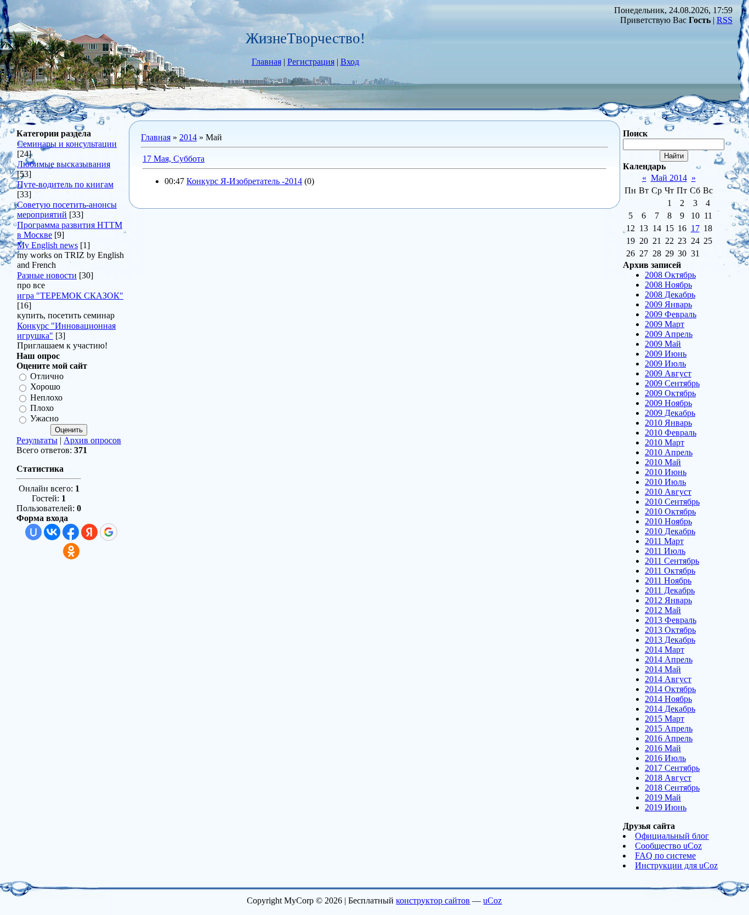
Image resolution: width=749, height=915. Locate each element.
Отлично (47, 376)
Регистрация (310, 61)
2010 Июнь (665, 472)
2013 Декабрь (670, 639)
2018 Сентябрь (672, 787)
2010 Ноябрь (668, 521)
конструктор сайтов (433, 900)
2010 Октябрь (670, 511)
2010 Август (668, 491)
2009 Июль (665, 363)
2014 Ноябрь (668, 699)
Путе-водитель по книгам (65, 184)
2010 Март (664, 442)
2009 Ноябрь (668, 403)
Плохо (42, 408)
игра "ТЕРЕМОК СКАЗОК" (70, 295)
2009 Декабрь (670, 413)
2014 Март (664, 649)
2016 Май (663, 748)
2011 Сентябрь (672, 560)
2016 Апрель (669, 738)
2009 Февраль (670, 314)
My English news (47, 245)
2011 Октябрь (670, 570)
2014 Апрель (669, 659)
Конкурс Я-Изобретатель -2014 (244, 181)
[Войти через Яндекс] (89, 532)
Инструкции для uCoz (676, 865)
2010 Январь (668, 422)
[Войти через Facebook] (71, 532)
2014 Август (668, 679)
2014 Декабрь (670, 708)
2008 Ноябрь (668, 284)
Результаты (37, 440)
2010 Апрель (669, 452)
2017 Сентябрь (672, 768)
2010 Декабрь (670, 531)
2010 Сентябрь (672, 501)
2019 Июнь (665, 807)
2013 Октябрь (670, 629)
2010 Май (663, 462)
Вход (350, 61)
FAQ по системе (665, 855)
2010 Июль (665, 482)
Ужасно (44, 419)
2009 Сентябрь (672, 383)
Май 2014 (669, 177)
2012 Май (663, 610)
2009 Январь (668, 304)
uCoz (492, 900)
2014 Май (663, 669)
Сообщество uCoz (668, 845)
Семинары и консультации (67, 143)
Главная (266, 61)
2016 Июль (665, 758)
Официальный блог (672, 835)
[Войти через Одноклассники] (71, 551)
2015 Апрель (669, 728)
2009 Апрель (669, 334)
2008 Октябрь (670, 274)
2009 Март (664, 324)
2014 (188, 137)
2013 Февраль (670, 620)
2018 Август (668, 777)
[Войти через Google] (108, 532)
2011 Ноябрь (668, 580)
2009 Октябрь (670, 393)
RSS (725, 20)
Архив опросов (92, 440)
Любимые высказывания (63, 164)
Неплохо (46, 397)
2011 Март (664, 541)
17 (695, 228)
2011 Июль (665, 551)
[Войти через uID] (33, 532)
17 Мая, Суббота (174, 158)
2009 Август (668, 373)
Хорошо (45, 387)
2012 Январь (668, 600)
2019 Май (663, 797)
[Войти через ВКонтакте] (52, 532)
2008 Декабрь (670, 294)
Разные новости (47, 275)
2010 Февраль (670, 432)
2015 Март (664, 718)
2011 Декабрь (670, 590)
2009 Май (663, 343)
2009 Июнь (665, 353)
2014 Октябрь (670, 689)
